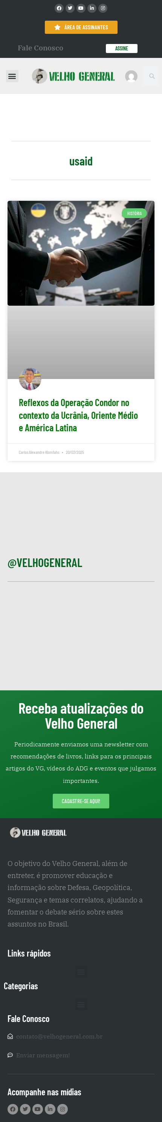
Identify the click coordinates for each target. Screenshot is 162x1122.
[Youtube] (81, 8)
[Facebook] (59, 8)
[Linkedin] (91, 8)
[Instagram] (102, 8)
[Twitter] (70, 8)
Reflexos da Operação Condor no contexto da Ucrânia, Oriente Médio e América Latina (78, 415)
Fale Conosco (40, 47)
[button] (12, 76)
